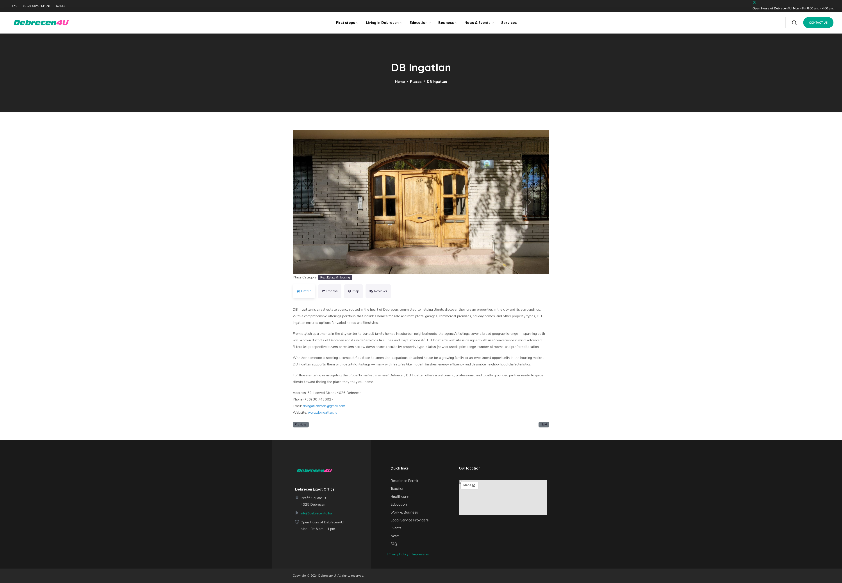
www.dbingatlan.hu (322, 412)
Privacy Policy (398, 554)
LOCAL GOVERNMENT (36, 6)
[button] (794, 23)
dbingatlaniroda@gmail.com (324, 406)
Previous (301, 424)
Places (416, 81)
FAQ (15, 6)
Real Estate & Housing (335, 277)
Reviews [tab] (380, 291)
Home (400, 81)
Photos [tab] (332, 291)
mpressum (421, 554)
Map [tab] (355, 291)
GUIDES (61, 6)
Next (544, 424)
